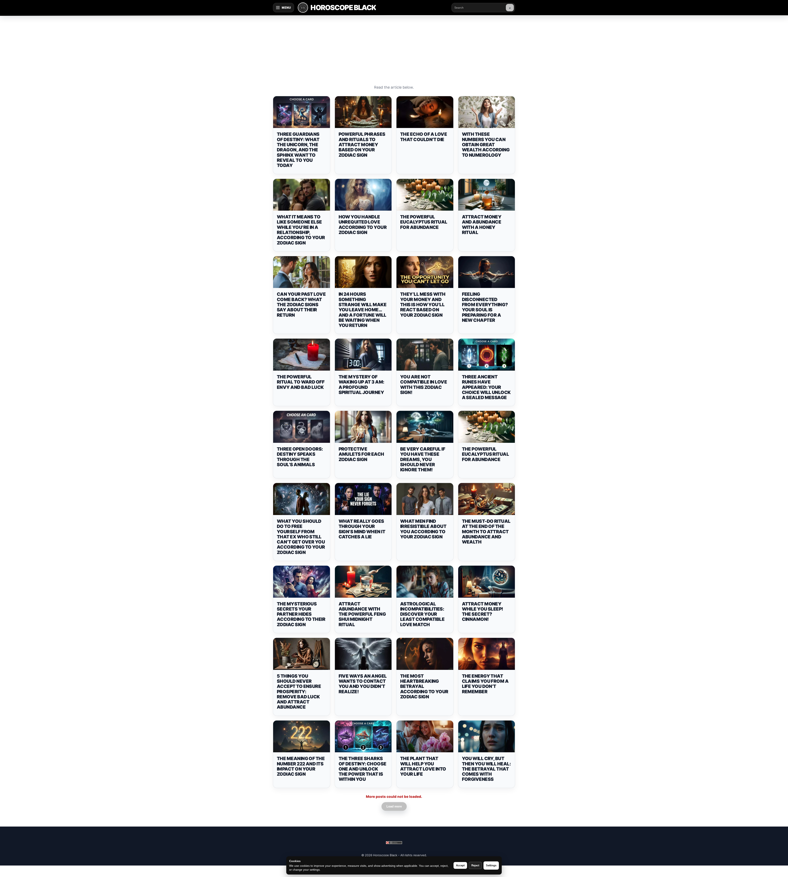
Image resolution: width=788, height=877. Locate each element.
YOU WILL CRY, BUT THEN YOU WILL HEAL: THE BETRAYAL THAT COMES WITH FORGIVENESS (486, 769)
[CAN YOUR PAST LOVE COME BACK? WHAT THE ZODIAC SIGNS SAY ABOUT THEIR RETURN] (301, 272)
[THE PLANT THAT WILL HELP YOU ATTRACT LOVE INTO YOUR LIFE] (424, 737)
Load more (394, 806)
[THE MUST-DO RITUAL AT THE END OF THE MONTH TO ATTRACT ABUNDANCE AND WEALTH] (486, 499)
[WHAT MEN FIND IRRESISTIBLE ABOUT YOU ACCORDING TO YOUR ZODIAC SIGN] (424, 499)
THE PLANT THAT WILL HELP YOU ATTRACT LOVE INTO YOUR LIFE (423, 766)
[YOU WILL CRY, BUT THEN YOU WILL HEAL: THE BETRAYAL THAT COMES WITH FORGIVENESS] (486, 737)
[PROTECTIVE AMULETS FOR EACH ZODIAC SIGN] (363, 427)
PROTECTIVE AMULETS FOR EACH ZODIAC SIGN (361, 454)
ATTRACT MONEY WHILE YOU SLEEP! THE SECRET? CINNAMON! (482, 611)
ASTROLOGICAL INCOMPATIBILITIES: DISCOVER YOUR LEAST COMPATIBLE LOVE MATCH (422, 614)
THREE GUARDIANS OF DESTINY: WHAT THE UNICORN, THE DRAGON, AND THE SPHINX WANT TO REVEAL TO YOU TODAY (298, 149)
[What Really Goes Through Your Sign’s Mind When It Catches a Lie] (363, 499)
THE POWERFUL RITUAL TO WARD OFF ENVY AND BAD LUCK (300, 382)
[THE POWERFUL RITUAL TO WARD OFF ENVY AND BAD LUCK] (301, 355)
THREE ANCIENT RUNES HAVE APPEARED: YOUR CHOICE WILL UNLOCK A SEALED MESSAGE (486, 387)
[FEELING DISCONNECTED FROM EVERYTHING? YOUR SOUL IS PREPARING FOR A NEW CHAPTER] (486, 272)
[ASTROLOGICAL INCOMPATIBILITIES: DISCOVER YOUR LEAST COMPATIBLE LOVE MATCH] (424, 582)
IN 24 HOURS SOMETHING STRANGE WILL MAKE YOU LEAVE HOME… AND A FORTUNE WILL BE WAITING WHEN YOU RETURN (363, 309)
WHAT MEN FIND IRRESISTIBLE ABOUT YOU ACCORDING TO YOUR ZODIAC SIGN (423, 528)
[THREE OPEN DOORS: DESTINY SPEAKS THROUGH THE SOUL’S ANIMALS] (301, 427)
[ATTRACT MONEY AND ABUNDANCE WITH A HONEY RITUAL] (486, 195)
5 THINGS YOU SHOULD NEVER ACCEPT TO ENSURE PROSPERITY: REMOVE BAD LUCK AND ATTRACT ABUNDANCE (299, 691)
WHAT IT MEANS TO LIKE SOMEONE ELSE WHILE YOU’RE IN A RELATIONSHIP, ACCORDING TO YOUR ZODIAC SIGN (301, 229)
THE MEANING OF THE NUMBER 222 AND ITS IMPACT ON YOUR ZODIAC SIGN (301, 766)
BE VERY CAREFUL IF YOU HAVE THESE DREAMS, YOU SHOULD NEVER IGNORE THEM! (422, 459)
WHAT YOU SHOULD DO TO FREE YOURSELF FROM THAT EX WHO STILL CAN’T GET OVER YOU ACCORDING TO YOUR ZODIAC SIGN (301, 536)
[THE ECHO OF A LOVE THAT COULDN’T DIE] (424, 112)
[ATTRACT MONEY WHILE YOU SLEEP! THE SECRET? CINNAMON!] (486, 582)
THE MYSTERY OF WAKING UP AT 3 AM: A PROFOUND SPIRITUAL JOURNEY (361, 384)
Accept (460, 865)
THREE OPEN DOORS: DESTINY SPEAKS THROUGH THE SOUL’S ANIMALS (300, 456)
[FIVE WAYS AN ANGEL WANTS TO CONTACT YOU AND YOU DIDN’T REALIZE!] (363, 654)
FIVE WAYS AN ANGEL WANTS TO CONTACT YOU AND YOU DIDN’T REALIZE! (363, 683)
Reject (475, 865)
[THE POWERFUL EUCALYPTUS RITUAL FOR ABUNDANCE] (424, 195)
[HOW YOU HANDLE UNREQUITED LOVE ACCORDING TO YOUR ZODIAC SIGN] (363, 195)
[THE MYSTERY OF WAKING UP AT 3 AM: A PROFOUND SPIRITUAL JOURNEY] (363, 355)
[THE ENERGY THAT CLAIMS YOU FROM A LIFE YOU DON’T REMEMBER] (486, 654)
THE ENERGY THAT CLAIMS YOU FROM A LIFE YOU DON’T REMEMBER (485, 683)
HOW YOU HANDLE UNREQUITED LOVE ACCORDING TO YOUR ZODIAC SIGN (363, 224)
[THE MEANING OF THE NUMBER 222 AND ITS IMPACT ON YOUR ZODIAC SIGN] (301, 737)
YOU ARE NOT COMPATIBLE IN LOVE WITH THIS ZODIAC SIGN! (423, 384)
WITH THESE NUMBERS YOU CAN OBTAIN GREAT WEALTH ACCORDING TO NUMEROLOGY (486, 144)
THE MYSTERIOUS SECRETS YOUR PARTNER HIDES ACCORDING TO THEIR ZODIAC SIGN (301, 614)
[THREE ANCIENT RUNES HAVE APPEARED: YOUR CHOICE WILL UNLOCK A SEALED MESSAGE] (486, 355)
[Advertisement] (394, 46)
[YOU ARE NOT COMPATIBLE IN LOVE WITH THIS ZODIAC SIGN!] (424, 355)
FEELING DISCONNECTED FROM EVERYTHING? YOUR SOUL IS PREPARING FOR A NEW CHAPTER (485, 307)
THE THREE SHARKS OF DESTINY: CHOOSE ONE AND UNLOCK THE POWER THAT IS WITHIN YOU (362, 769)
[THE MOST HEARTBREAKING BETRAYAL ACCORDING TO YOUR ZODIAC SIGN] (424, 654)
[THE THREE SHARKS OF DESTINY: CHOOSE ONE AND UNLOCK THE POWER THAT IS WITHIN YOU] (363, 737)
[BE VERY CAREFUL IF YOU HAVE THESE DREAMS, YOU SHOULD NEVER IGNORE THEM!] (424, 427)
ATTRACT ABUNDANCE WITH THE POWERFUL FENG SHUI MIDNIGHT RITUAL (362, 614)
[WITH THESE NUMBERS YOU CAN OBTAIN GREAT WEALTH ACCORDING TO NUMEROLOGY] (486, 112)
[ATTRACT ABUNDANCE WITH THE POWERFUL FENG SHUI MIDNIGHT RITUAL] (363, 582)
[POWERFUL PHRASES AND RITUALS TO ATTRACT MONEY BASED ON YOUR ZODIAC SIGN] (363, 112)
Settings (491, 865)
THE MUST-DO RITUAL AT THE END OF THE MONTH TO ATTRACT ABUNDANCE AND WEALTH (486, 531)
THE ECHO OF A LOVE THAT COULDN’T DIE (423, 136)
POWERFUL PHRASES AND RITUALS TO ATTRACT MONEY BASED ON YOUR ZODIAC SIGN (362, 144)
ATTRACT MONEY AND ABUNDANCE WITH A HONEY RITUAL (482, 224)
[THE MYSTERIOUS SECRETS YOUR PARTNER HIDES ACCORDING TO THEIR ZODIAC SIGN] (301, 582)
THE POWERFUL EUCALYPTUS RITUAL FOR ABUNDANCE (423, 222)
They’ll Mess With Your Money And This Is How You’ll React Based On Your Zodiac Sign (423, 304)
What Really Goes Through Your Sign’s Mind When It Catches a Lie (362, 528)
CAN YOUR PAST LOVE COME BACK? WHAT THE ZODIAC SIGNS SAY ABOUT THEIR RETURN (301, 304)
